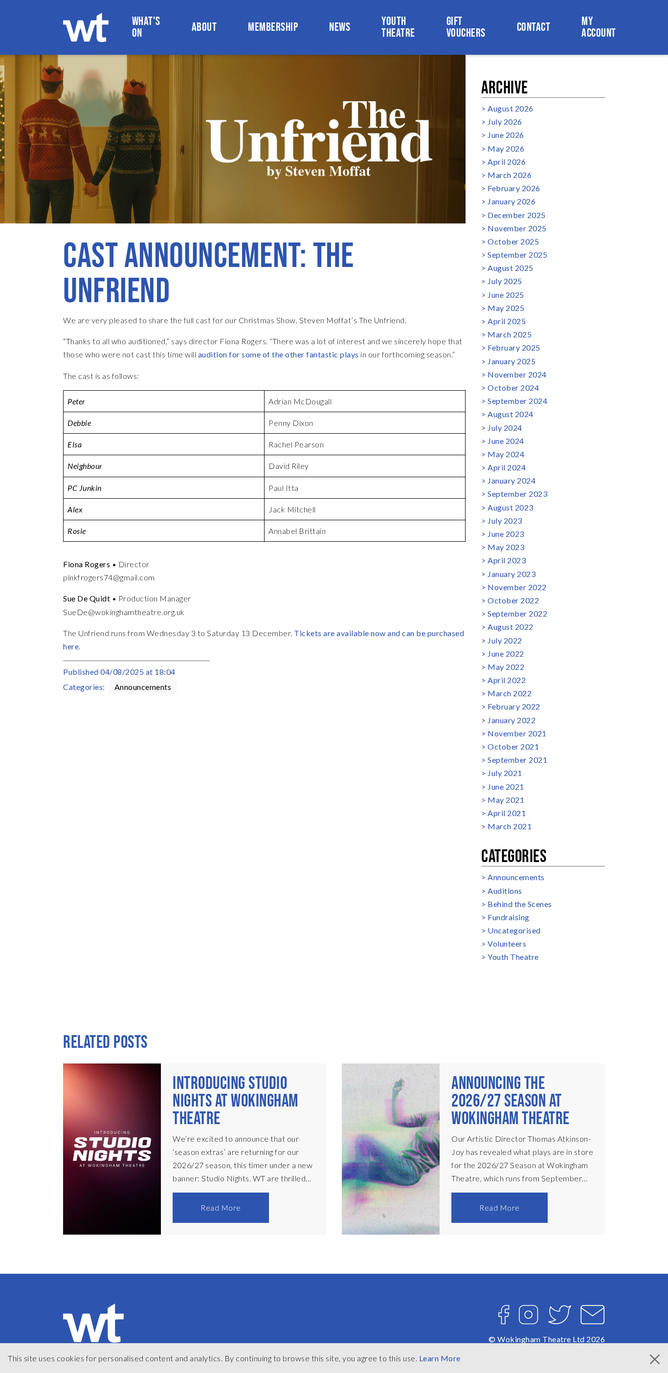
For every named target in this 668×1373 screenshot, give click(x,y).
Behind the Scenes (520, 903)
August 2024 (511, 414)
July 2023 (505, 520)
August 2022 (511, 626)
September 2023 (517, 493)
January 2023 (511, 573)
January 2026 (511, 201)
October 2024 (513, 387)
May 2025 (506, 307)
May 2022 (506, 666)
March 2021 (510, 826)
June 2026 (506, 134)
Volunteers (507, 943)
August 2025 (511, 267)
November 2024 (517, 374)
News (339, 27)
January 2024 (511, 480)
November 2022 (517, 587)
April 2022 (507, 680)
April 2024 (507, 467)
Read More (220, 1207)
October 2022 (513, 600)
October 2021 (513, 746)
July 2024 (505, 427)
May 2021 (506, 799)
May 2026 (506, 148)
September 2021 (517, 759)
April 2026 (507, 161)
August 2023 (511, 507)
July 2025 (505, 281)
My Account (598, 27)
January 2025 (511, 361)
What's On (146, 27)
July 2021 (505, 772)
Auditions (505, 890)
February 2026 (514, 188)
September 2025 (517, 254)
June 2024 (506, 440)
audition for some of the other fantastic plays (278, 354)
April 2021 (507, 813)
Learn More (440, 1358)
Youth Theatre (398, 27)
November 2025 (517, 228)
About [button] (204, 27)
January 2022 (511, 720)
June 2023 (506, 533)
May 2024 (506, 454)
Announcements (143, 686)
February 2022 (514, 706)
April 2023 (507, 560)
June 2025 (506, 294)
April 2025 (507, 321)
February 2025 (514, 347)
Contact (534, 27)
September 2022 (517, 613)
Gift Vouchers (466, 27)
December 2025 (517, 215)
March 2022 (510, 693)
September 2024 (517, 400)
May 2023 (506, 547)
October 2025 (513, 241)
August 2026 (511, 108)
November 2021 (517, 733)
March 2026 (510, 174)
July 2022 (505, 640)
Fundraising (509, 917)
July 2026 (505, 121)
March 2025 (510, 334)
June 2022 (506, 653)
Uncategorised (514, 930)
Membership (273, 27)
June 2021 (506, 786)
